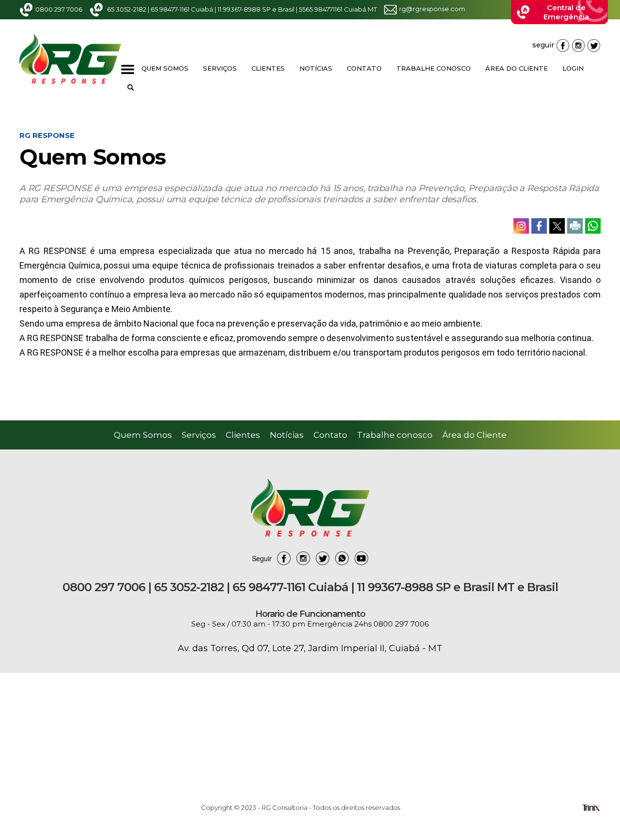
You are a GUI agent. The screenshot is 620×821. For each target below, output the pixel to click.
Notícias (315, 68)
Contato (364, 68)
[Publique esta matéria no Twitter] (557, 226)
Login (573, 68)
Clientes (268, 68)
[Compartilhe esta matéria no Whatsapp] (593, 226)
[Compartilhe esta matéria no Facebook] (539, 226)
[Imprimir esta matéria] (575, 226)
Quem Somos (164, 68)
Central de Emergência (566, 12)
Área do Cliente (516, 68)
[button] (130, 87)
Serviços (220, 68)
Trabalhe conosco (433, 68)
